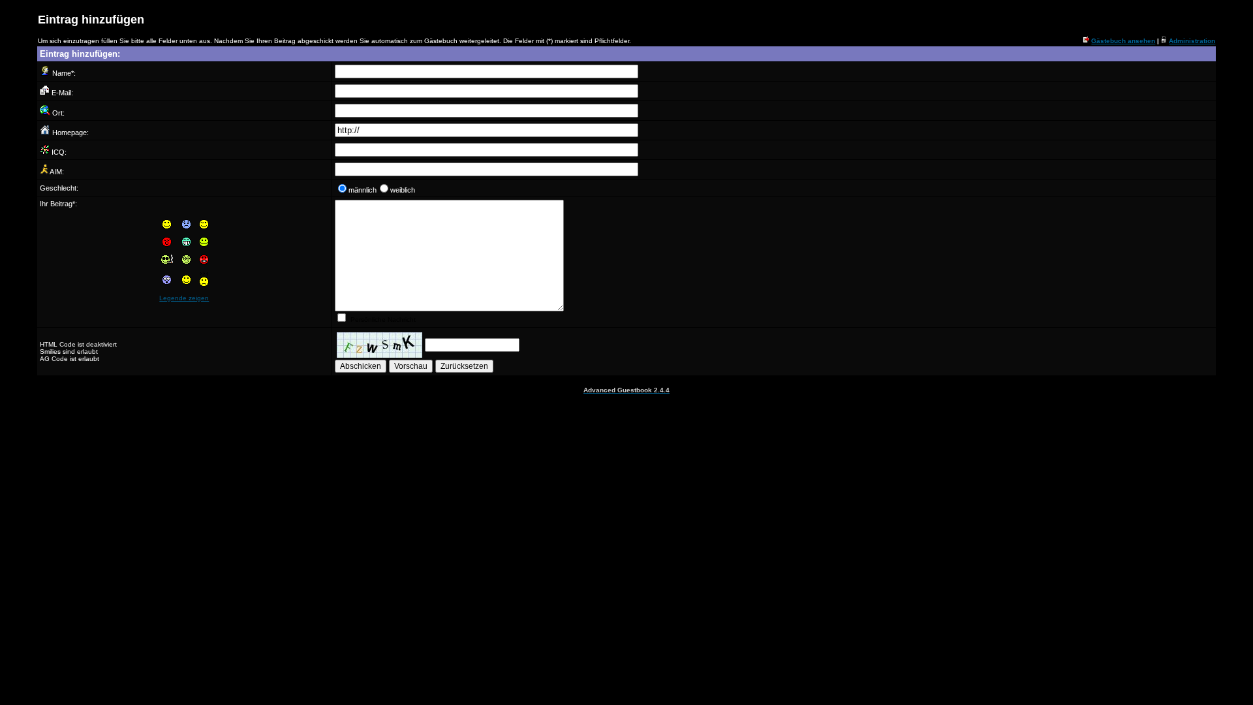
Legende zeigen (184, 298)
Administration (1192, 40)
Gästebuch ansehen (1123, 40)
